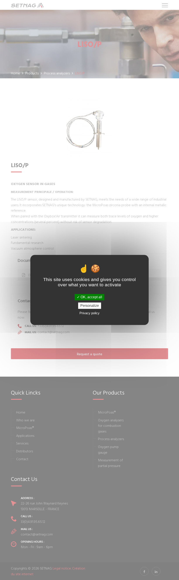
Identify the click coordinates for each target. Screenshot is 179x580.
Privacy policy (89, 313)
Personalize (89, 306)
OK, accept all (91, 297)
